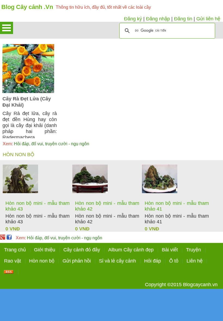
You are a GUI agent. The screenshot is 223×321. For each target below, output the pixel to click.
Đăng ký (133, 18)
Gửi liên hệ (208, 18)
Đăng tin (183, 18)
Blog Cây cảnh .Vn (27, 7)
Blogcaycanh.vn (200, 284)
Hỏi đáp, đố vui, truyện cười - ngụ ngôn (46, 143)
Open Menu (6, 28)
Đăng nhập (158, 18)
